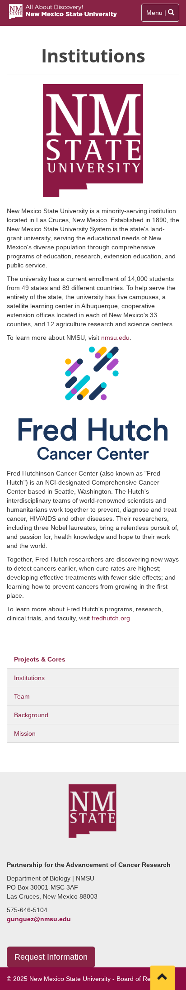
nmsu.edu (115, 337)
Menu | (160, 15)
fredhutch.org (111, 618)
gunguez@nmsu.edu (39, 919)
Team (22, 696)
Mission (25, 733)
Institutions (29, 677)
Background (31, 715)
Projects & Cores (39, 659)
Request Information (51, 956)
